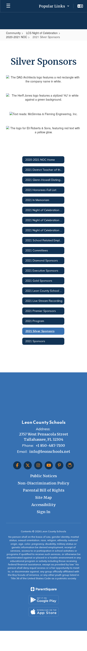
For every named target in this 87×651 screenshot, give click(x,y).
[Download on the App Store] (43, 611)
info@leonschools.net (49, 451)
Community (13, 33)
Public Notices (43, 476)
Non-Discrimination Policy (43, 483)
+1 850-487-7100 (50, 445)
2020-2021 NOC (16, 37)
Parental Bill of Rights (43, 490)
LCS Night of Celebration (42, 33)
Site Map (43, 497)
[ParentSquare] (44, 589)
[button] (54, 6)
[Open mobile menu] (8, 6)
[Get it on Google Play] (43, 599)
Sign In (43, 511)
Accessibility (43, 504)
